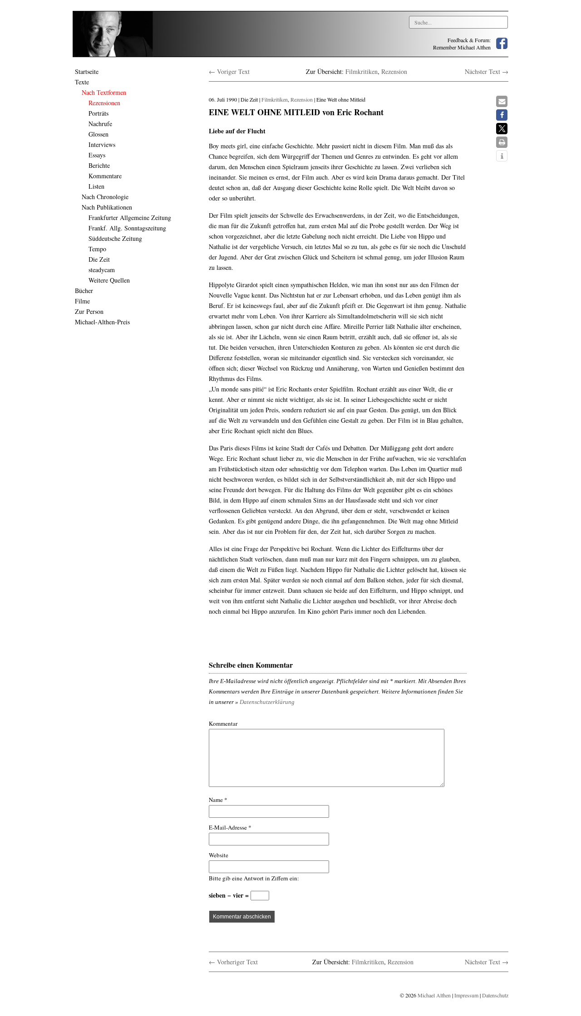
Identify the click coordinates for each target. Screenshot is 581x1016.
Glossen (98, 134)
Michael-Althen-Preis (102, 322)
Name (218, 800)
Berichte (99, 165)
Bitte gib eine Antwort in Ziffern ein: (254, 878)
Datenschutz (495, 995)
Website (218, 855)
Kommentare (105, 175)
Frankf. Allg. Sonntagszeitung (127, 228)
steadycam (102, 269)
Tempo (97, 248)
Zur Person (89, 311)
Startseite (86, 71)
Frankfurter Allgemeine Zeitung (130, 217)
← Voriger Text (229, 71)
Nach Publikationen (107, 207)
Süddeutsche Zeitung (115, 238)
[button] (501, 101)
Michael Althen (434, 995)
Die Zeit (99, 259)
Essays (97, 155)
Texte (82, 82)
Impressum (466, 995)
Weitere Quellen (109, 280)
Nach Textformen (104, 92)
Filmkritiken (361, 71)
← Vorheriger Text (233, 961)
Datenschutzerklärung (267, 701)
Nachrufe (100, 123)
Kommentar (223, 723)
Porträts (98, 113)
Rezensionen (104, 102)
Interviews (102, 144)
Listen (96, 186)
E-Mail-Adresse (230, 827)
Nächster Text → (486, 71)
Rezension (394, 71)
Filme (82, 301)
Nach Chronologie (105, 196)
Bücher (84, 290)
